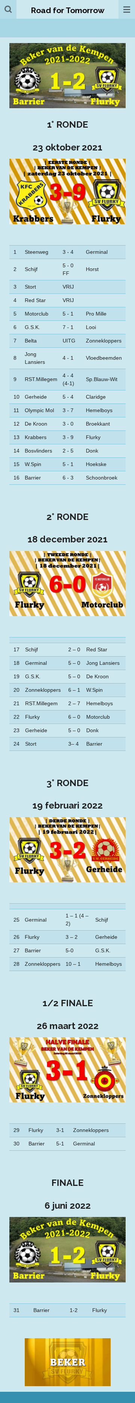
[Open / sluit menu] (126, 9)
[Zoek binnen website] (8, 9)
